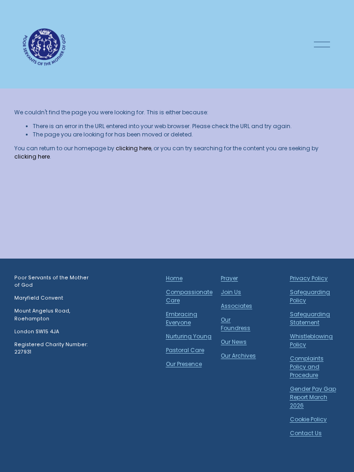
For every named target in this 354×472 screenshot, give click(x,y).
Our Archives (238, 356)
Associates (236, 306)
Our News (234, 342)
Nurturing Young (189, 336)
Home (174, 278)
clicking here (133, 148)
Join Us (231, 292)
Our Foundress (235, 324)
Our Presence (184, 364)
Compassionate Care (189, 296)
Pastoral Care (185, 350)
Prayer (229, 278)
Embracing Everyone (181, 318)
